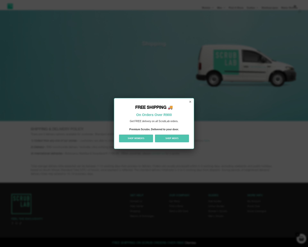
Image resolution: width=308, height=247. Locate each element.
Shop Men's (172, 138)
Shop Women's (136, 138)
